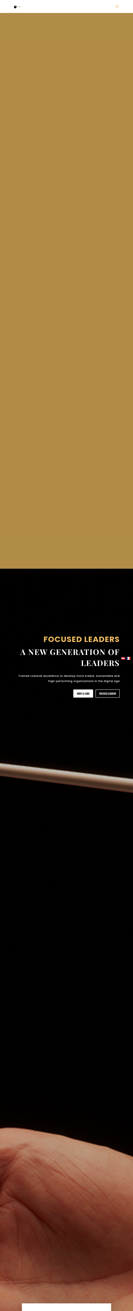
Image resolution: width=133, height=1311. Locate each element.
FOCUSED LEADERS (107, 693)
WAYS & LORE (83, 693)
